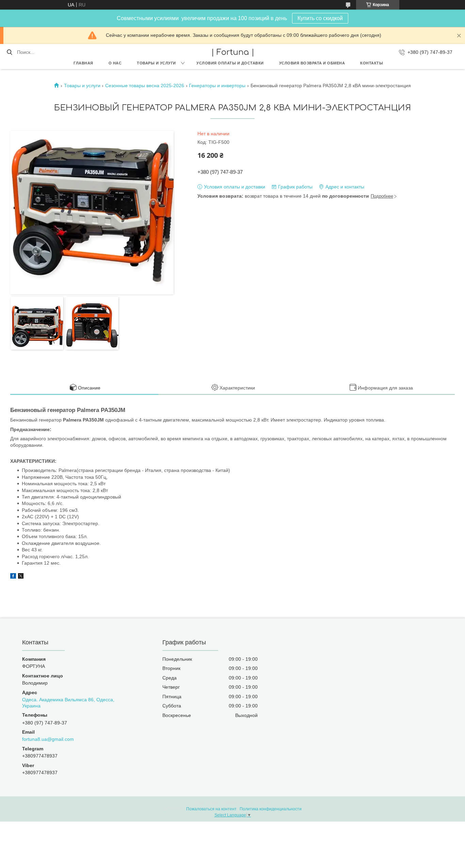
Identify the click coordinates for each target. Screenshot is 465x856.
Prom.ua (262, 802)
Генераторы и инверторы (217, 85)
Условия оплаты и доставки (230, 63)
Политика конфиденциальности (271, 809)
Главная (83, 63)
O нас (115, 63)
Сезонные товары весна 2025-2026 (144, 85)
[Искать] (9, 52)
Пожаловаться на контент (211, 809)
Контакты (371, 63)
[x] (20, 577)
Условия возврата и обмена (312, 63)
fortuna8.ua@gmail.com (48, 739)
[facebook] (13, 577)
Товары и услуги (156, 63)
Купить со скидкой (320, 18)
